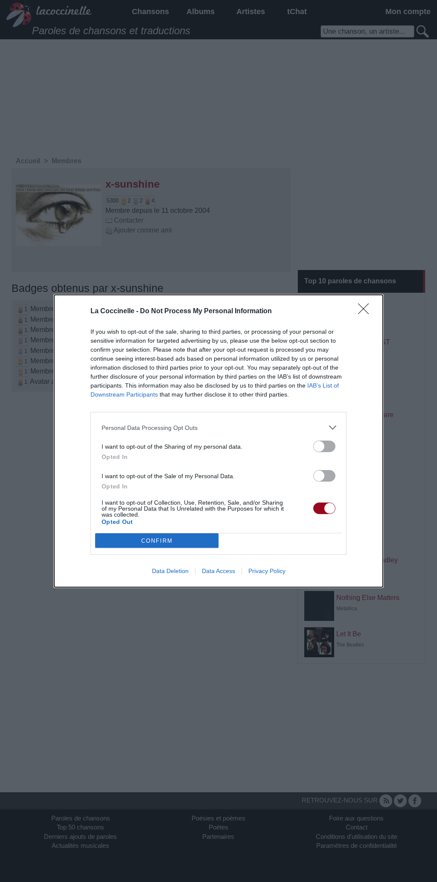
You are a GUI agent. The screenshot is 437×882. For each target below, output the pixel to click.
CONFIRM (157, 541)
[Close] (366, 311)
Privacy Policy (267, 570)
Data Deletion (170, 570)
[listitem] (218, 427)
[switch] (324, 446)
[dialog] (218, 441)
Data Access (218, 570)
